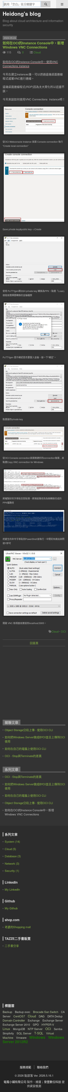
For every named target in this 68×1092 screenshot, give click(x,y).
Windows (37, 1037)
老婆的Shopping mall (18, 927)
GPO (36, 1024)
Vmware (21, 1038)
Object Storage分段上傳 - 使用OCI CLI (29, 730)
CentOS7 (19, 1016)
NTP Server (35, 1029)
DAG (42, 1016)
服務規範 (25, 1067)
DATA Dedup (55, 1016)
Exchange (34, 1020)
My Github (11, 908)
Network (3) (12, 863)
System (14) (12, 841)
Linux (6, 1028)
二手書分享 (12, 946)
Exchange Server (52, 1020)
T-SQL (38, 1033)
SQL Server (24, 1033)
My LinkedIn (12, 889)
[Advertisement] (34, 684)
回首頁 (34, 643)
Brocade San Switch (45, 1012)
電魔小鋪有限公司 (15, 1082)
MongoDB (19, 1029)
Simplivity (8, 1033)
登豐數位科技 (52, 1082)
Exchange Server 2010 (16, 1024)
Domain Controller (14, 1020)
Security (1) (12, 871)
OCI (63, 631)
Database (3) (13, 856)
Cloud (37, 52)
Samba (58, 1029)
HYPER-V (48, 1024)
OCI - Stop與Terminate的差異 (23, 756)
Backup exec (22, 1012)
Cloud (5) (10, 849)
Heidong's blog (22, 13)
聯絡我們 (42, 1067)
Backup (7, 1012)
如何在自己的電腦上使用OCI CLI (25, 749)
